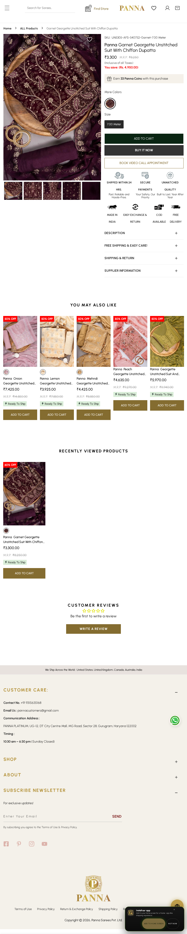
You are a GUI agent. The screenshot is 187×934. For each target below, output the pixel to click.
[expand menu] (7, 8)
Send (117, 816)
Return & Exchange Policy (76, 909)
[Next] (84, 108)
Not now (172, 924)
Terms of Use (50, 827)
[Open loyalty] (177, 906)
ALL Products (29, 28)
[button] (177, 8)
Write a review (94, 629)
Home (7, 28)
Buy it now (144, 150)
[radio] (110, 103)
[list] (52, 107)
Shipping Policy (108, 909)
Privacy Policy (46, 909)
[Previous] (20, 108)
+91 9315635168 (31, 703)
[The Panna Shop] (128, 8)
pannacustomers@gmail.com (38, 710)
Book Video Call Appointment (144, 163)
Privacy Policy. (69, 827)
